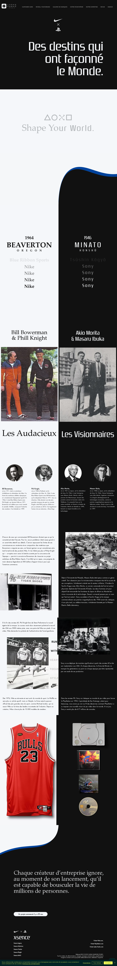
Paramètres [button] (86, 963)
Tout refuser (97, 963)
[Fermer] (115, 963)
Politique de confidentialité (31, 964)
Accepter (108, 963)
